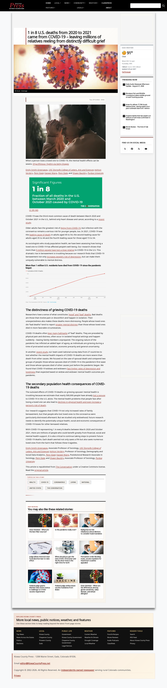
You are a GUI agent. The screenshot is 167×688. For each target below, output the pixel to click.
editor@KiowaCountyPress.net (35, 663)
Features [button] (50, 8)
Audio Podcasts (113, 640)
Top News (20, 634)
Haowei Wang (50, 173)
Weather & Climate (91, 637)
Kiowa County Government (72, 637)
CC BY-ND (33, 210)
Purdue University (95, 173)
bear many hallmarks (57, 333)
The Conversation (64, 466)
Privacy (132, 643)
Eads (41, 643)
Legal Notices (67, 646)
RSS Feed (133, 637)
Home (48, 3)
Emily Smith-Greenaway (37, 169)
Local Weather (90, 643)
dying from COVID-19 (71, 228)
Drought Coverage (91, 640)
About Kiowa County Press (140, 640)
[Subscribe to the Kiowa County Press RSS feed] (139, 148)
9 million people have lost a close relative (55, 250)
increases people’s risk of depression (64, 256)
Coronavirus (59, 482)
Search (132, 634)
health (32, 482)
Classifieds (107, 3)
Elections (19, 643)
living (73, 482)
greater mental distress (66, 324)
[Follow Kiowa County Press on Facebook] (132, 148)
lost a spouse (99, 395)
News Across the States (25, 637)
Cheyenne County (45, 637)
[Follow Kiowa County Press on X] (125, 148)
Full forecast (126, 72)
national (85, 482)
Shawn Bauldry (79, 173)
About (109, 8)
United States (35, 488)
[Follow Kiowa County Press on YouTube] (146, 148)
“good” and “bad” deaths (79, 314)
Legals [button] (80, 8)
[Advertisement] (136, 233)
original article (41, 470)
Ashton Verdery (57, 451)
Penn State (38, 173)
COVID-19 (44, 482)
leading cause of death (40, 234)
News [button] (66, 3)
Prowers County (45, 640)
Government (66, 634)
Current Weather (91, 634)
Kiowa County (44, 634)
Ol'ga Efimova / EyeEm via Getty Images (51, 164)
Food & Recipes (113, 634)
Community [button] (79, 3)
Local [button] (57, 3)
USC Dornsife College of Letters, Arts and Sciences (71, 169)
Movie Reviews (112, 637)
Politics (19, 640)
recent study (42, 352)
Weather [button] (93, 3)
